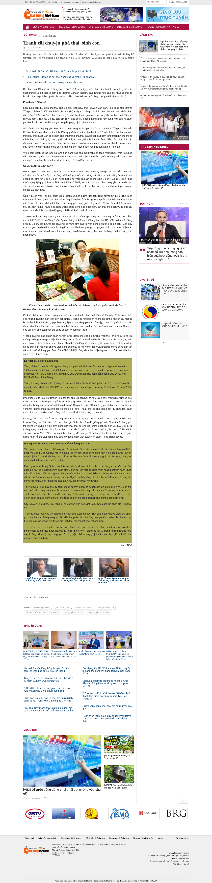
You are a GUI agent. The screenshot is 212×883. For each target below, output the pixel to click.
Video (176, 27)
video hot (30, 729)
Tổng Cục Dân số (106, 608)
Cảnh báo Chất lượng (101, 27)
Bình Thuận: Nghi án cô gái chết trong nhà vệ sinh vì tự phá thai (113, 580)
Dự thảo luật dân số (84, 608)
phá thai (55, 612)
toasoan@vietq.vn (93, 2)
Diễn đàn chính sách (44, 27)
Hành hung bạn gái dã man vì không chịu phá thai (41, 579)
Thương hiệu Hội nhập (157, 27)
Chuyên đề (147, 279)
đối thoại (146, 203)
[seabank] (119, 813)
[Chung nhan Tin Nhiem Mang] (106, 859)
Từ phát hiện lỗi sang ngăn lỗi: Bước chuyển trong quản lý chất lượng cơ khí (77, 10)
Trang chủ (29, 838)
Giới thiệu (177, 864)
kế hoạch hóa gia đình (36, 612)
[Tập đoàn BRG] (148, 813)
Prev (181, 801)
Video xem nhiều (157, 146)
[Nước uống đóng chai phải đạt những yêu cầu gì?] (62, 761)
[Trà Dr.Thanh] (63, 813)
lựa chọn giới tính (42, 608)
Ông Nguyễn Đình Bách (98, 612)
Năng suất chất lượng (63, 881)
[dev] (35, 813)
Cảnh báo (146, 34)
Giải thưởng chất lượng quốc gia (106, 881)
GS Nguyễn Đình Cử (73, 612)
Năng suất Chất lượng (129, 27)
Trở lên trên (181, 838)
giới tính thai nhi (62, 608)
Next (186, 801)
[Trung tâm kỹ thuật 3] (176, 813)
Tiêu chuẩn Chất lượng (72, 27)
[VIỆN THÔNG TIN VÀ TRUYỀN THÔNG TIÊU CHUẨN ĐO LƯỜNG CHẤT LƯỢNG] (91, 813)
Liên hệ (54, 2)
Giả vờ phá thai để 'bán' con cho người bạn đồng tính (77, 579)
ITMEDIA (153, 881)
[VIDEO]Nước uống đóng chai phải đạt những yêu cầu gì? (62, 791)
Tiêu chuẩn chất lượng (83, 881)
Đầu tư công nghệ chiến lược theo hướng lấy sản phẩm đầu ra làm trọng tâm (78, 18)
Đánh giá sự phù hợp (128, 881)
